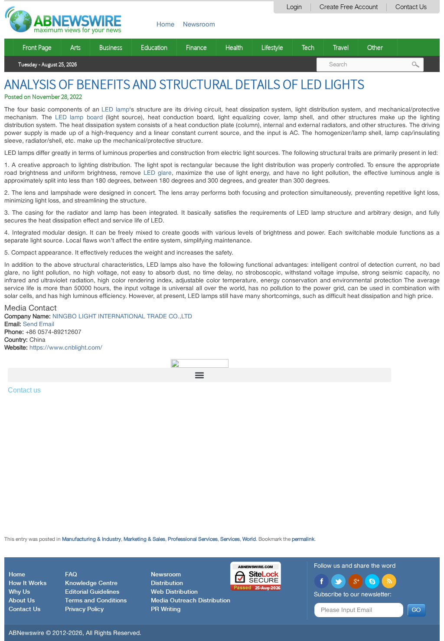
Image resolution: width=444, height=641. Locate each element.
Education (154, 47)
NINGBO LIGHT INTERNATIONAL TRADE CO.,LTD (122, 316)
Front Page (37, 47)
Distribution (167, 583)
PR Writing (165, 609)
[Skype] (372, 582)
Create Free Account (349, 7)
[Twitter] (338, 582)
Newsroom (199, 24)
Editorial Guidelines (92, 592)
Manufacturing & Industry (91, 539)
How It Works (27, 583)
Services (230, 539)
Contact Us (411, 7)
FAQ (71, 575)
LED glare (158, 172)
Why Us (19, 592)
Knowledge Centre (91, 583)
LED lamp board (79, 117)
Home (165, 24)
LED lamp (115, 109)
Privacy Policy (84, 609)
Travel (341, 47)
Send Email (38, 323)
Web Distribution (174, 592)
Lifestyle (272, 47)
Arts (75, 47)
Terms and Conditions (96, 601)
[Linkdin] (355, 582)
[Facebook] (321, 582)
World (249, 539)
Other (375, 47)
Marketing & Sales (144, 539)
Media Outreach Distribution (190, 601)
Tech (308, 47)
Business (110, 47)
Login (294, 7)
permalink (303, 539)
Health (234, 47)
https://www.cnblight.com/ (65, 347)
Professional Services (193, 539)
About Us (22, 601)
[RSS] (389, 582)
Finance (196, 47)
